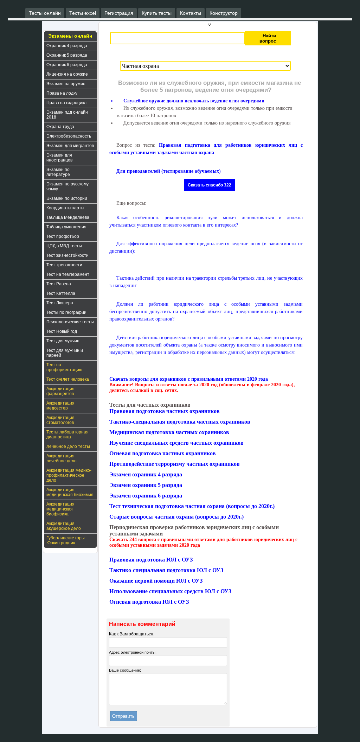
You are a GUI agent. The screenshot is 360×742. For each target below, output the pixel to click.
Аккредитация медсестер (60, 406)
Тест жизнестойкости (67, 255)
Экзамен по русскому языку (67, 186)
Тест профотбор (62, 236)
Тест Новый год (61, 331)
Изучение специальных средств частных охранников (176, 443)
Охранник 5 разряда (66, 55)
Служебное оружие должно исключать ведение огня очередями (193, 100)
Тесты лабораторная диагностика (67, 434)
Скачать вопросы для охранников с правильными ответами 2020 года (188, 379)
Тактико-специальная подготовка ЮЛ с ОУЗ (166, 570)
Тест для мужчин (62, 340)
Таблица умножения (66, 226)
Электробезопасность (68, 136)
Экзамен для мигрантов (70, 145)
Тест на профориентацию (64, 367)
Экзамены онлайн (70, 36)
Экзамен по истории (66, 198)
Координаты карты (65, 207)
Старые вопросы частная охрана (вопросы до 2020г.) (176, 517)
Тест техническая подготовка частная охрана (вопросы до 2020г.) (192, 506)
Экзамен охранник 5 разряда (145, 485)
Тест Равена (58, 283)
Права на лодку (61, 93)
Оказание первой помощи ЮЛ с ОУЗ (155, 581)
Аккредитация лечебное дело (61, 458)
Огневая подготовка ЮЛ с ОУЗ (149, 602)
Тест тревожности (64, 264)
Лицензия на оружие (67, 74)
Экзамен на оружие (65, 83)
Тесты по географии (66, 312)
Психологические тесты (70, 321)
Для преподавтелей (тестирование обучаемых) (168, 171)
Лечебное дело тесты (68, 446)
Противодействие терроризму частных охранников (174, 464)
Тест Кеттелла (60, 293)
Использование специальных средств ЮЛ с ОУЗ (170, 591)
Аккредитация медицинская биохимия (70, 492)
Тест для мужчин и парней (64, 353)
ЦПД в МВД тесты (64, 245)
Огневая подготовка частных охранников (162, 453)
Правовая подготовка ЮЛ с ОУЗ (151, 560)
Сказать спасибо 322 (209, 185)
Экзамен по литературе (58, 172)
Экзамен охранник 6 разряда (145, 496)
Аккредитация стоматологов (60, 420)
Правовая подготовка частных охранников (164, 411)
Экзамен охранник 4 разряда (145, 474)
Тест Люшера (59, 302)
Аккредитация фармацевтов (60, 391)
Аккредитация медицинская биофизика (60, 509)
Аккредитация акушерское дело (63, 526)
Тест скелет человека (67, 379)
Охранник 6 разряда (66, 64)
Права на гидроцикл (66, 102)
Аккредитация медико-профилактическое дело (68, 475)
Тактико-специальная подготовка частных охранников (179, 422)
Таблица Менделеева (67, 217)
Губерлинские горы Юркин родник (65, 540)
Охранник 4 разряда (66, 45)
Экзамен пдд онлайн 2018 (67, 115)
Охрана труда (60, 126)
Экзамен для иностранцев (59, 158)
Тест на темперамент (67, 274)
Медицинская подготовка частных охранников (169, 432)
